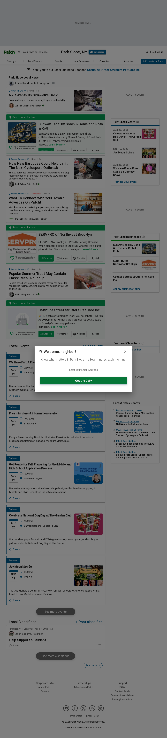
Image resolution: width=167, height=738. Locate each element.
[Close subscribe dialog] (125, 351)
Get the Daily (83, 380)
